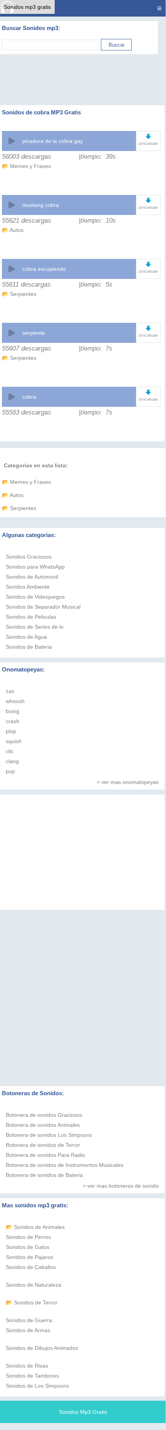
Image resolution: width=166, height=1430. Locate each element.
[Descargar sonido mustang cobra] (148, 200)
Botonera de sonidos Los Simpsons (49, 1135)
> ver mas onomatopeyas (128, 782)
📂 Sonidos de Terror (31, 1302)
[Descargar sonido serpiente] (148, 328)
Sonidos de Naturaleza (33, 1285)
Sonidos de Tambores (32, 1376)
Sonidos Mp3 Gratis (83, 1412)
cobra (29, 397)
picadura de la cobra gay (52, 141)
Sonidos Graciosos (29, 557)
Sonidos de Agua (26, 637)
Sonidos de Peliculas (31, 617)
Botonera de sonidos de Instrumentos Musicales (64, 1165)
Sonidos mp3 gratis (27, 7)
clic (9, 751)
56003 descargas (26, 156)
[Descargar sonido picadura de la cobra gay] (148, 136)
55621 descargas (26, 220)
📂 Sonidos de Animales (35, 1227)
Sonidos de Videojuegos (35, 597)
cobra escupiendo (44, 269)
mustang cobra (40, 205)
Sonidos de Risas (27, 1366)
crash (12, 721)
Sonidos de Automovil (32, 577)
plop (11, 731)
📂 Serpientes (19, 294)
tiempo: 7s (96, 348)
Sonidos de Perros (28, 1237)
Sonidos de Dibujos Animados (42, 1348)
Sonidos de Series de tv (35, 627)
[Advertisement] (82, 79)
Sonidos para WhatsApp (35, 567)
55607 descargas (26, 348)
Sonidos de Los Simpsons (37, 1386)
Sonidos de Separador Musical (43, 607)
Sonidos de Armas (28, 1330)
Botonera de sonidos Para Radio (45, 1155)
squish (14, 741)
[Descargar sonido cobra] (148, 392)
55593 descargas (26, 412)
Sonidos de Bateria (29, 647)
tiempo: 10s (98, 220)
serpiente (33, 333)
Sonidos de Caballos (31, 1267)
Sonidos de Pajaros (29, 1257)
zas (10, 691)
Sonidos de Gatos (27, 1247)
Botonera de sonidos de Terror (43, 1145)
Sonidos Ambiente (28, 587)
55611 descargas (26, 284)
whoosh (15, 701)
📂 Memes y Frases (26, 166)
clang (12, 761)
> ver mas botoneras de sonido (121, 1186)
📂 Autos (12, 230)
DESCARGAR (148, 144)
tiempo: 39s (98, 156)
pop (10, 771)
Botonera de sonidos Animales (43, 1125)
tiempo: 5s (96, 284)
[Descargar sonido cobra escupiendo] (148, 264)
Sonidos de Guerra (29, 1320)
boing (12, 711)
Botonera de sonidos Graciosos (44, 1115)
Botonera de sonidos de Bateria (44, 1175)
